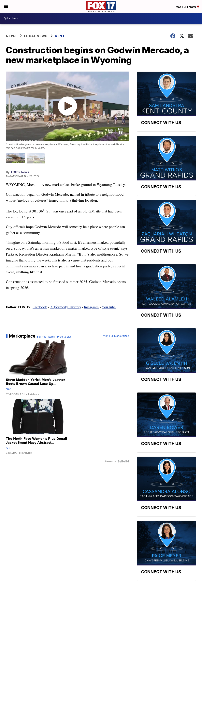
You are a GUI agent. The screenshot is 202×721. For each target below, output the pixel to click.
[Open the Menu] (6, 6)
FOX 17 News (20, 172)
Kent (60, 36)
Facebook (40, 306)
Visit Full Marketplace (116, 336)
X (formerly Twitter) (65, 306)
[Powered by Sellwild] (123, 461)
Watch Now (186, 7)
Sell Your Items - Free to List (54, 336)
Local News (36, 36)
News (11, 36)
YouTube (109, 306)
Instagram (91, 306)
